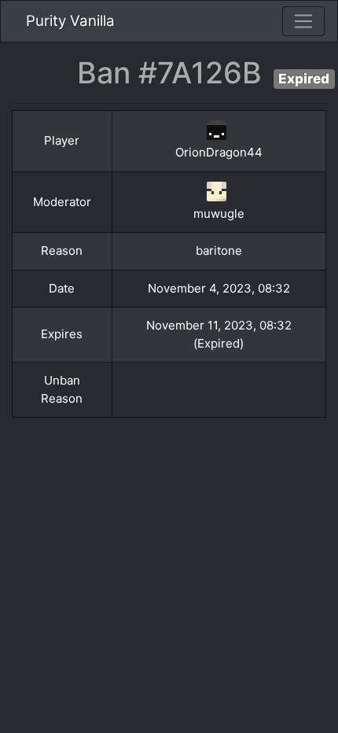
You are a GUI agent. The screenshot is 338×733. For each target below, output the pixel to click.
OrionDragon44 (219, 152)
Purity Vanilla (70, 21)
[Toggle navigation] (303, 21)
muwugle (218, 213)
